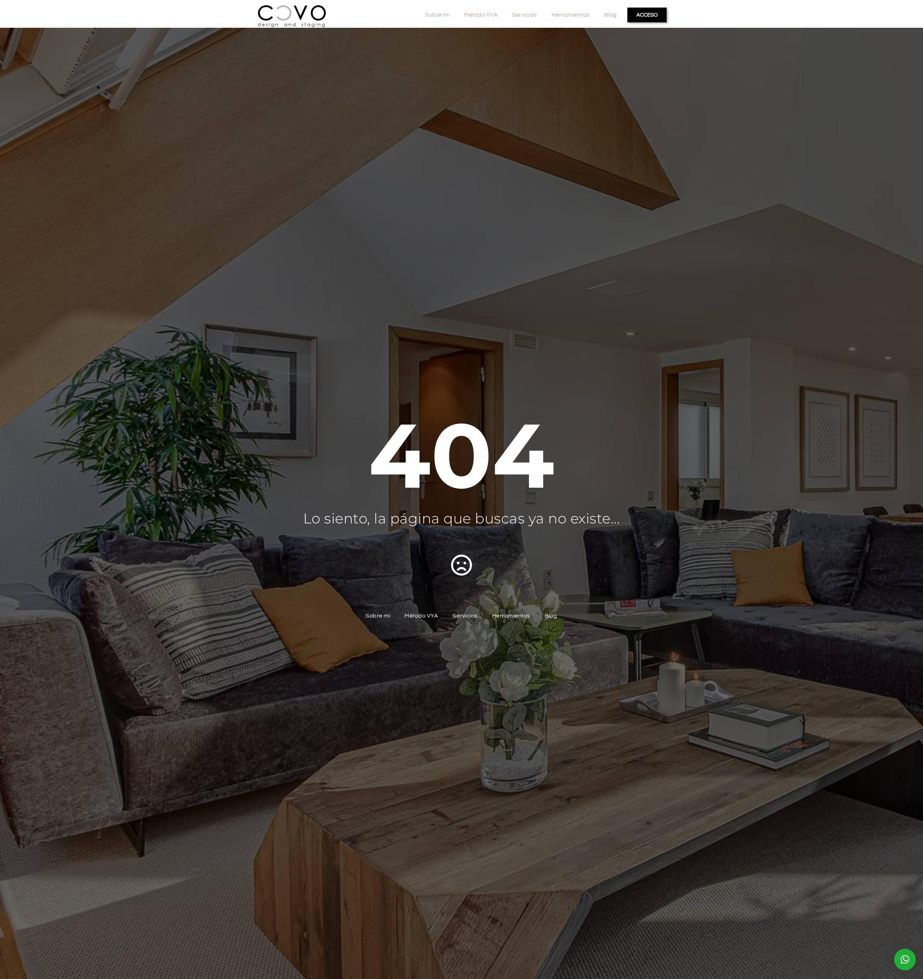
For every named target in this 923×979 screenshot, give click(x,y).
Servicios (524, 15)
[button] (905, 959)
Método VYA (481, 15)
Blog (610, 15)
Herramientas (571, 15)
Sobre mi (437, 15)
